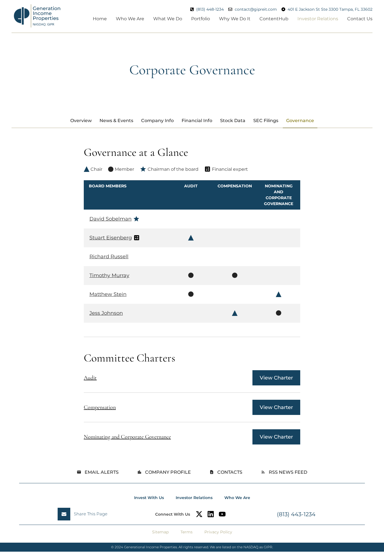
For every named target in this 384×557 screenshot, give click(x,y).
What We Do (167, 18)
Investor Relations (317, 18)
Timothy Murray (109, 275)
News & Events (116, 120)
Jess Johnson (106, 313)
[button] (85, 514)
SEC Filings (265, 120)
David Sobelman (110, 219)
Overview (81, 120)
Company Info (157, 120)
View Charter (276, 378)
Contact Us (359, 18)
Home (100, 18)
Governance (300, 120)
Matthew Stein (108, 294)
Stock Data (232, 120)
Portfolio (200, 18)
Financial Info (197, 120)
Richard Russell (108, 256)
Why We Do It (234, 18)
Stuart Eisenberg (110, 238)
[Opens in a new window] (199, 514)
